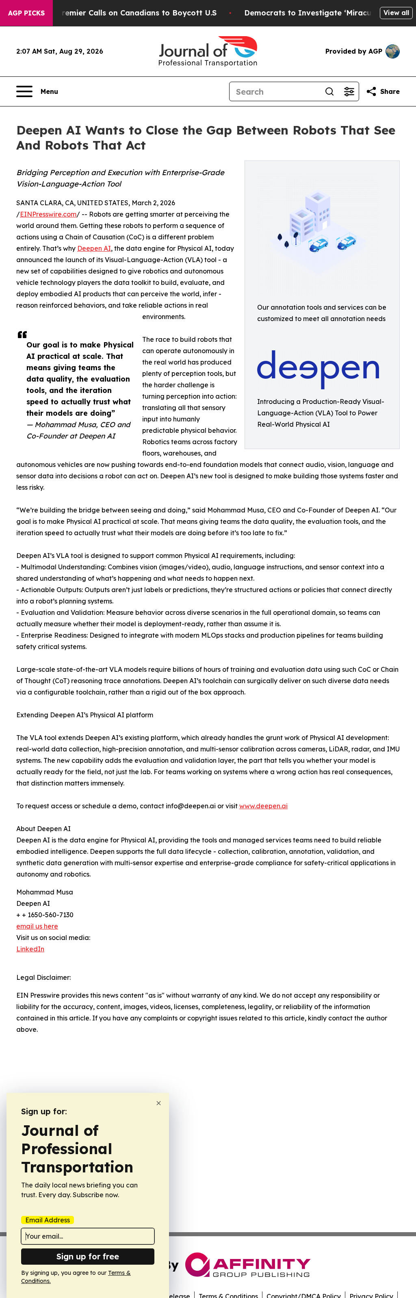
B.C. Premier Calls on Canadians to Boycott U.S (129, 12)
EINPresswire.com (48, 214)
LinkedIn (30, 949)
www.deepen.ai (263, 806)
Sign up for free (87, 1256)
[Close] (158, 1103)
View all (396, 13)
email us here (37, 926)
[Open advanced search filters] (349, 91)
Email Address (47, 1220)
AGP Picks (26, 13)
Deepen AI (94, 248)
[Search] (329, 91)
